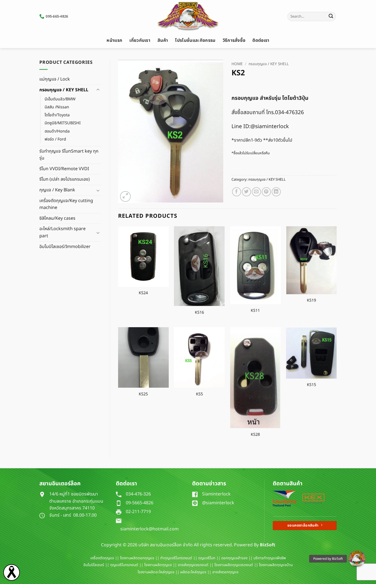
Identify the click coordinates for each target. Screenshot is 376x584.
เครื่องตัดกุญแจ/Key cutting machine (66, 204)
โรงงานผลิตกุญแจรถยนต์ (233, 565)
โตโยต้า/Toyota (57, 115)
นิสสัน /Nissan (57, 107)
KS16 (199, 312)
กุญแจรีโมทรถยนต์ (124, 565)
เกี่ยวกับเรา (139, 40)
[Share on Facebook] (236, 191)
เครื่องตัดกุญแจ (102, 558)
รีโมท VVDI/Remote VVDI (64, 169)
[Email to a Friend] (256, 191)
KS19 (311, 300)
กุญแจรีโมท (206, 558)
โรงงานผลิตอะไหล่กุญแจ (156, 572)
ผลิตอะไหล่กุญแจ (193, 572)
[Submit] (331, 16)
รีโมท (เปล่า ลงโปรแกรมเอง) (64, 179)
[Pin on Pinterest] (266, 191)
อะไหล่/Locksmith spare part (62, 232)
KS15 (311, 385)
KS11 (255, 310)
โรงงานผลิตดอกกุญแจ (137, 558)
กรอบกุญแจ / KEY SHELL (63, 90)
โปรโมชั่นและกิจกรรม (195, 40)
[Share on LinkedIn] (276, 191)
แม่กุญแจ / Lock (54, 79)
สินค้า (162, 40)
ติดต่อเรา (260, 40)
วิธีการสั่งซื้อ (234, 40)
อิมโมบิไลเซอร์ (93, 565)
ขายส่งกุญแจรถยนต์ (193, 565)
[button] (125, 196)
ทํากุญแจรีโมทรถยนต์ (176, 558)
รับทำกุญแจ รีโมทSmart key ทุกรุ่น (69, 155)
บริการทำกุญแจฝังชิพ (270, 558)
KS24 (143, 293)
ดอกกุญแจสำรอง (234, 558)
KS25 (143, 394)
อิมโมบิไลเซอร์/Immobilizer (65, 246)
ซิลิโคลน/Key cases (57, 218)
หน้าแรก (114, 40)
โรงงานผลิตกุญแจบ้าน (276, 565)
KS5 (199, 394)
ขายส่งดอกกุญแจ (225, 572)
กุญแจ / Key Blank (57, 190)
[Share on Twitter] (246, 191)
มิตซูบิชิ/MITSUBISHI (63, 123)
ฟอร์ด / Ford (55, 139)
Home (237, 64)
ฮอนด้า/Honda (57, 131)
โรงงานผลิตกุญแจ (158, 565)
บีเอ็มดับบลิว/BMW (60, 99)
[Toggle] (98, 90)
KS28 (255, 434)
